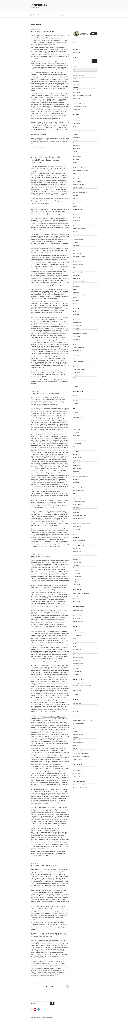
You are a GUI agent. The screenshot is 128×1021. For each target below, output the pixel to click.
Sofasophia (76, 330)
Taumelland (76, 565)
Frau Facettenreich (77, 187)
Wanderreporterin (77, 759)
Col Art (75, 454)
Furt (74, 728)
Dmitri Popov (76, 465)
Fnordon (75, 395)
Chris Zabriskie (76, 451)
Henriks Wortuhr (77, 485)
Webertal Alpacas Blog (78, 369)
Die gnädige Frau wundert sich (80, 170)
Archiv (75, 66)
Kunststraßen (55, 15)
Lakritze (75, 267)
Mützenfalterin (76, 292)
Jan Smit (75, 731)
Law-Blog (75, 652)
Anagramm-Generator (78, 630)
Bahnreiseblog (76, 137)
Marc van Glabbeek (78, 734)
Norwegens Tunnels (78, 742)
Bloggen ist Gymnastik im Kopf (44, 865)
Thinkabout (76, 355)
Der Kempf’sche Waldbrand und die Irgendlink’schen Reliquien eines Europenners (46, 160)
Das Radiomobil (77, 703)
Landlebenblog (76, 275)
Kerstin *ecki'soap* (77, 253)
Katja (74, 250)
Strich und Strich (77, 350)
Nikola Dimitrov (77, 526)
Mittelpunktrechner (78, 657)
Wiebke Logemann (77, 576)
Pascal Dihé (76, 532)
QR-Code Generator (78, 666)
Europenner (76, 471)
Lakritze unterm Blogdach (79, 272)
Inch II (74, 225)
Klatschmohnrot (77, 261)
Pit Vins (75, 306)
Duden (75, 646)
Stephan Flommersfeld (78, 347)
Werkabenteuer (77, 109)
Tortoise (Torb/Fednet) (78, 103)
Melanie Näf (76, 286)
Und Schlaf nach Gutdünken (42, 31)
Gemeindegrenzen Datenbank (80, 683)
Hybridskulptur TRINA (78, 490)
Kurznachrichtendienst (49, 871)
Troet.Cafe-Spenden (78, 400)
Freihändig (75, 198)
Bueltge (75, 638)
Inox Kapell (76, 496)
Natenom (75, 297)
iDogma (75, 493)
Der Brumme (76, 78)
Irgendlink (40, 5)
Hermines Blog (76, 212)
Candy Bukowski (77, 148)
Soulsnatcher (76, 339)
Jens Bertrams (76, 84)
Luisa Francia (76, 278)
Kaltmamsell (76, 248)
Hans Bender (76, 482)
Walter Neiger (76, 573)
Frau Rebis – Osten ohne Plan (80, 192)
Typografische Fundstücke (79, 106)
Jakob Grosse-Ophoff (78, 498)
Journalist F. (76, 242)
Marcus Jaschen (77, 92)
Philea (74, 303)
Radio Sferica (76, 314)
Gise (74, 203)
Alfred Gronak (76, 429)
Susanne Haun (76, 559)
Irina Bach (75, 231)
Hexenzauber (76, 217)
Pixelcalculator (76, 660)
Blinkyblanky (76, 140)
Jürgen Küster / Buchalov (79, 501)
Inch (74, 223)
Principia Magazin (77, 308)
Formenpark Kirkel (77, 474)
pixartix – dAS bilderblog (79, 545)
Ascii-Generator (77, 635)
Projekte (40, 15)
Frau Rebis (75, 189)
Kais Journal (76, 245)
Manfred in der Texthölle (79, 281)
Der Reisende (76, 460)
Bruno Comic (76, 449)
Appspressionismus (78, 438)
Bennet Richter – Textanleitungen (81, 593)
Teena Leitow (76, 568)
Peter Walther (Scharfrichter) (80, 543)
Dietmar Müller (76, 462)
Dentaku (75, 162)
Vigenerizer (76, 668)
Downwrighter (76, 176)
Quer (74, 311)
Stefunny (75, 344)
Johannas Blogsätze (78, 239)
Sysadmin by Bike (77, 353)
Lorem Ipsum (76, 654)
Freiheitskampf (77, 201)
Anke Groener (76, 129)
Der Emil (75, 165)
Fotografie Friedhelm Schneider (80, 476)
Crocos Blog (76, 159)
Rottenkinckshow (77, 322)
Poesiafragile (76, 548)
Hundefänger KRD (77, 487)
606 (52, 986)
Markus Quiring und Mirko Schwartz (81, 523)
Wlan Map (75, 386)
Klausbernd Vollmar (78, 264)
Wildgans (75, 377)
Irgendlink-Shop (77, 52)
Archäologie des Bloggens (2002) (81, 632)
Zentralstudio (76, 584)
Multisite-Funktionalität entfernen (81, 785)
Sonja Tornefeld (77, 98)
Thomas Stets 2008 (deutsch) (80, 753)
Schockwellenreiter (78, 325)
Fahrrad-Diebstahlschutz (79, 723)
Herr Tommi (76, 81)
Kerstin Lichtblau (77, 504)
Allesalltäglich (76, 123)
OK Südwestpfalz (77, 529)
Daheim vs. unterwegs (40, 557)
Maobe (75, 283)
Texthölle (75, 570)
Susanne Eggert (77, 556)
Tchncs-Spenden (77, 398)
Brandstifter (76, 446)
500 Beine (76, 118)
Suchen (75, 57)
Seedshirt (75, 49)
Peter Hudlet (76, 537)
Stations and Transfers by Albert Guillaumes (83, 101)
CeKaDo (75, 151)
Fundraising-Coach (77, 649)
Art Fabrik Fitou (77, 443)
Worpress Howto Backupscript (80, 787)
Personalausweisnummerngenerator (82, 95)
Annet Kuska (76, 435)
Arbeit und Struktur (77, 131)
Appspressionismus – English (80, 440)
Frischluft (75, 726)
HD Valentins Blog (77, 209)
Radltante (75, 317)
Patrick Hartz (76, 534)
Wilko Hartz (76, 674)
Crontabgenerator (77, 596)
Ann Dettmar (76, 432)
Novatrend (76, 300)
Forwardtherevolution (78, 184)
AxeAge (75, 134)
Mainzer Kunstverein (78, 518)
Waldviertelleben (77, 366)
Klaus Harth (76, 507)
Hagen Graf (76, 206)
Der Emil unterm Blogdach (79, 167)
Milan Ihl (75, 289)
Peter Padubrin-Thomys (79, 540)
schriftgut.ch (76, 328)
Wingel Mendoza (77, 579)
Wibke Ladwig (76, 372)
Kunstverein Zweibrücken (79, 515)
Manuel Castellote (77, 521)
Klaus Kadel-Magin (77, 509)
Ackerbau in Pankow (78, 120)
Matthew (75, 737)
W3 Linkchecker (77, 671)
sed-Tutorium (76, 601)
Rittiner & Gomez (77, 551)
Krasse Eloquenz (77, 89)
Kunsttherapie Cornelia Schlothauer (81, 613)
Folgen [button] (93, 33)
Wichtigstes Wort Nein (78, 375)
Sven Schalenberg (77, 562)
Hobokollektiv (76, 220)
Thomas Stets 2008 (78, 750)
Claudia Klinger (77, 156)
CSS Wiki (75, 641)
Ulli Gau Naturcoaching (78, 621)
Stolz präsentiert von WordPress (45, 1017)
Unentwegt (76, 364)
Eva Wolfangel (76, 421)
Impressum (64, 15)
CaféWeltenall (76, 145)
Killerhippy (75, 87)
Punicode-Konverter (78, 663)
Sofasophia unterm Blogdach (80, 333)
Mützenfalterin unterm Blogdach (81, 295)
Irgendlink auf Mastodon (79, 228)
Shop (47, 15)
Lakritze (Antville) (77, 270)
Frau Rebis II (76, 195)
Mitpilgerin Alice (77, 739)
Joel (74, 236)
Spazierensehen (77, 342)
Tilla (74, 358)
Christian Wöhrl (77, 154)
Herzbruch (75, 214)
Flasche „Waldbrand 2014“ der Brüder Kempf (43, 186)
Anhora (75, 126)
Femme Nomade (77, 181)
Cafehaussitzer (77, 768)
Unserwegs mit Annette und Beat (81, 756)
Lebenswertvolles (77, 615)
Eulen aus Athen (77, 178)
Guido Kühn (76, 479)
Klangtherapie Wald (78, 610)
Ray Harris (75, 748)
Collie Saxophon (77, 457)
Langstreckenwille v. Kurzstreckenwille (47, 393)
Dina (74, 173)
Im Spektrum (76, 711)
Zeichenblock (76, 581)
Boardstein (76, 142)
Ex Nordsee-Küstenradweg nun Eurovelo (83, 720)
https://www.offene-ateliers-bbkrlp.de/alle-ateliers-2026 (46, 381)
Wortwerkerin (76, 776)
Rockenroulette (77, 319)
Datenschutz (33, 1017)
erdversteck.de (77, 468)
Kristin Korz (76, 512)
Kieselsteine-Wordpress (79, 256)
